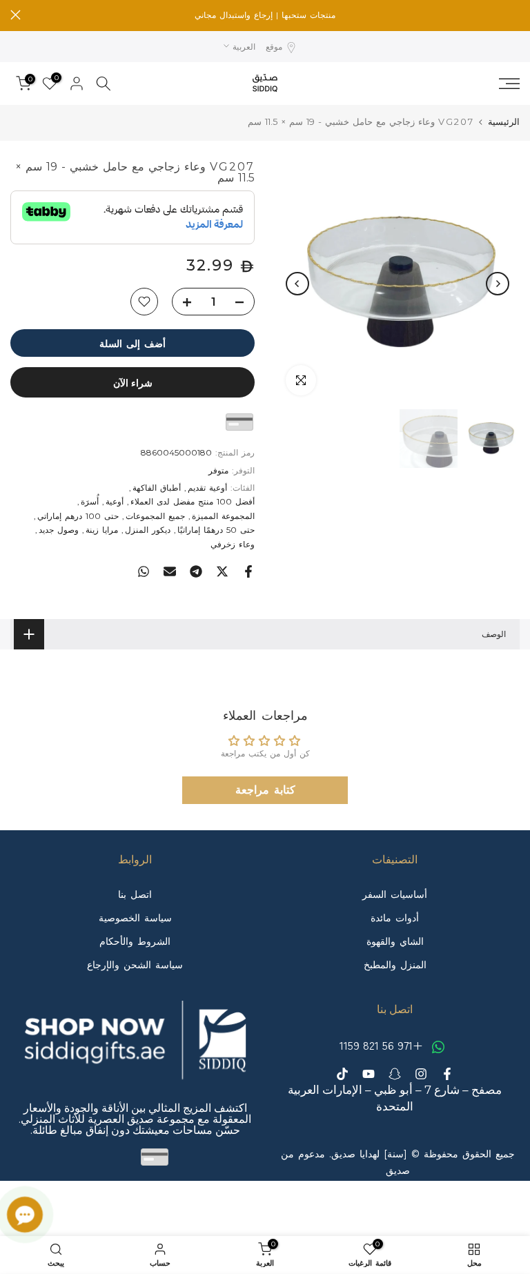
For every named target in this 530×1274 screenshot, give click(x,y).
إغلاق (514, 15)
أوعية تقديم (207, 487)
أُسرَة (90, 501)
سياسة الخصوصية (135, 918)
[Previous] (497, 283)
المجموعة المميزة (223, 516)
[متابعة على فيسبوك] (447, 1074)
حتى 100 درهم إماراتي (78, 516)
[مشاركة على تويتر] (222, 571)
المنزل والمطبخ (395, 965)
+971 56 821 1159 (383, 1045)
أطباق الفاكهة (156, 487)
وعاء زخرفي (232, 544)
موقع (274, 46)
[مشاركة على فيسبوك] (248, 571)
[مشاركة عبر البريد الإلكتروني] (170, 571)
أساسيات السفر (394, 894)
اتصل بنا (135, 894)
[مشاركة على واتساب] (143, 571)
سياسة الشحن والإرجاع (135, 965)
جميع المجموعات (155, 516)
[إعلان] (265, 15)
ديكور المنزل (147, 530)
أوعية (115, 501)
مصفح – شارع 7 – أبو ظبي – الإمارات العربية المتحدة (395, 1098)
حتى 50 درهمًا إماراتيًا (216, 530)
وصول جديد (59, 530)
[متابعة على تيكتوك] (342, 1074)
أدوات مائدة (395, 918)
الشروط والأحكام (134, 941)
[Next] (297, 283)
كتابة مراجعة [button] (265, 789)
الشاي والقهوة (395, 941)
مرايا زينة (102, 530)
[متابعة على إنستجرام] (421, 1074)
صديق (398, 1170)
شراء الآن (133, 382)
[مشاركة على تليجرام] (196, 571)
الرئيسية (504, 121)
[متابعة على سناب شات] (395, 1074)
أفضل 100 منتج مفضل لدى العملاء (192, 501)
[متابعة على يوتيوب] (368, 1074)
